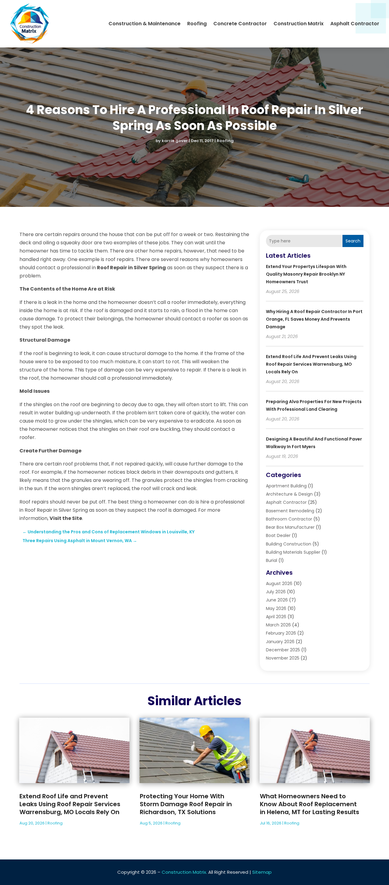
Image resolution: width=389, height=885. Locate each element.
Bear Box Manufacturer (290, 527)
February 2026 (281, 633)
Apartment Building (286, 486)
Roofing (197, 23)
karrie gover (175, 141)
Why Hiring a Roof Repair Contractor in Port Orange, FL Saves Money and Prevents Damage (314, 319)
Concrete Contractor (240, 23)
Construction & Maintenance (144, 23)
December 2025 (283, 650)
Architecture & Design (289, 494)
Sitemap (262, 872)
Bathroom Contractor (289, 519)
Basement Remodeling (290, 511)
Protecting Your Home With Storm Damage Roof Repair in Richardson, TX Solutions (186, 804)
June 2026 (277, 600)
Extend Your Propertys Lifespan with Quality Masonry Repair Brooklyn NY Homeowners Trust (306, 274)
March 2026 (278, 625)
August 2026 (279, 583)
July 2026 (276, 592)
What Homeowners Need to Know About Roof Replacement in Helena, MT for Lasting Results (309, 804)
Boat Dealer (278, 535)
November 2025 (282, 658)
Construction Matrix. (184, 872)
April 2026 (276, 617)
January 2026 (280, 642)
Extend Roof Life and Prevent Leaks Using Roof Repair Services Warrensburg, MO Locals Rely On (311, 364)
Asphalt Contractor (354, 23)
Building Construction (288, 544)
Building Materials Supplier (293, 552)
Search (353, 241)
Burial (271, 560)
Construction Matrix (299, 23)
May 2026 (276, 608)
